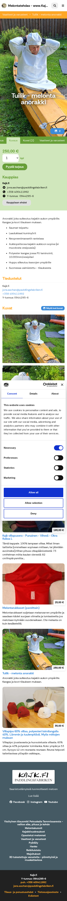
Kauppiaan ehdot (17, 202)
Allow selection (33, 503)
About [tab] (55, 393)
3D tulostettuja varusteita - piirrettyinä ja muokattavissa (33, 859)
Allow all (33, 492)
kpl (22, 158)
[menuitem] (54, 5)
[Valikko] (63, 5)
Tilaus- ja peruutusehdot (18, 892)
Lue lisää (33, 796)
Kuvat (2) (28, 140)
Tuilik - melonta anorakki (47, 14)
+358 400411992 (13, 293)
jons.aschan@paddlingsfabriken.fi (22, 290)
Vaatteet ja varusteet (15, 14)
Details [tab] (34, 393)
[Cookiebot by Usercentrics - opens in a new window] (43, 385)
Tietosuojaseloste (48, 892)
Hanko (33, 846)
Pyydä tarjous (15, 167)
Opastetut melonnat (33, 835)
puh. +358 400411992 (33, 882)
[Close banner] (62, 385)
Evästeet (33, 895)
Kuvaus (13, 140)
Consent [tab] (12, 393)
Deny (33, 513)
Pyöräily (33, 842)
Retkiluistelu (33, 850)
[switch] (58, 457)
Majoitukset (33, 854)
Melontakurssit (33, 828)
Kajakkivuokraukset (33, 831)
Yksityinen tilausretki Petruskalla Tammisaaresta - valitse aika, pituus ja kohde (33, 823)
